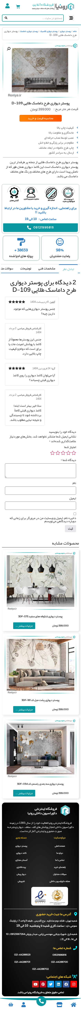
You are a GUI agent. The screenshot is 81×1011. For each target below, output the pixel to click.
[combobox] (35, 18)
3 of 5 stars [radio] (63, 453)
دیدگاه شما (68, 460)
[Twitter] (50, 984)
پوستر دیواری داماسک (29, 31)
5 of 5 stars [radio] (52, 453)
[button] (71, 18)
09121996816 (59, 955)
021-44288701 (22, 962)
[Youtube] (35, 984)
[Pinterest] (43, 984)
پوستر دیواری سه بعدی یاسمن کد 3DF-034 (40, 784)
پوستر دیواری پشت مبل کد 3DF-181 (41, 700)
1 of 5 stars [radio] (73, 453)
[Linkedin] (58, 984)
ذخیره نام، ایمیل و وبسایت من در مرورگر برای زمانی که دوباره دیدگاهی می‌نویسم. (43, 519)
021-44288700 (59, 962)
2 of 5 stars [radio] (68, 453)
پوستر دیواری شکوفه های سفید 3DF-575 (40, 616)
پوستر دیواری (65, 31)
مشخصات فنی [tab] (46, 268)
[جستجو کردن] (5, 18)
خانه (75, 31)
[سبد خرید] (18, 7)
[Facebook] (66, 984)
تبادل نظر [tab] (68, 269)
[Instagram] (73, 984)
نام (74, 483)
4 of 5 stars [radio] (57, 453)
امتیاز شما (70, 447)
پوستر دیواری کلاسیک (49, 31)
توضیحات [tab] (25, 268)
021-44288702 (40, 969)
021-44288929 (22, 955)
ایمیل (72, 498)
